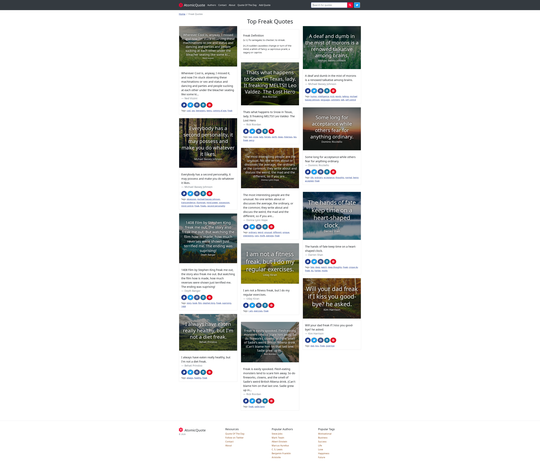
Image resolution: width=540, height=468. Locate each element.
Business (323, 437)
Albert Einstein (279, 441)
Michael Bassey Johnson (322, 84)
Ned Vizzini (190, 98)
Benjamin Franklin (281, 453)
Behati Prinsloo (193, 365)
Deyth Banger (192, 290)
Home (182, 14)
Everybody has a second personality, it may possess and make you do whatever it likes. (207, 178)
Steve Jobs (277, 433)
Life (320, 445)
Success (322, 441)
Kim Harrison (316, 333)
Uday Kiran (252, 298)
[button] (357, 5)
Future (321, 457)
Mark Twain (278, 437)
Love (320, 449)
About (232, 5)
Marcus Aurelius (280, 445)
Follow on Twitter (234, 437)
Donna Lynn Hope (257, 220)
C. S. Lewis (277, 449)
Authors (211, 5)
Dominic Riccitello (318, 165)
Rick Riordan (253, 124)
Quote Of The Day (247, 5)
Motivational (324, 433)
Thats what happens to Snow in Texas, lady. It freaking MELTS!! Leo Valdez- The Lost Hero (269, 116)
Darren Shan (315, 254)
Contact (222, 5)
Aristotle (276, 457)
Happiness (323, 453)
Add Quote (264, 5)
